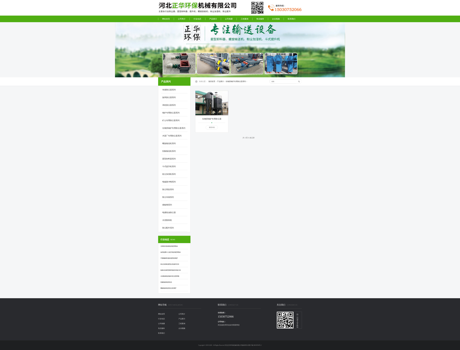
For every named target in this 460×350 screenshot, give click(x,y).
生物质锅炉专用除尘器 (211, 119)
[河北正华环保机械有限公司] (200, 8)
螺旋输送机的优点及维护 (168, 288)
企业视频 (276, 19)
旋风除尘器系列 (169, 97)
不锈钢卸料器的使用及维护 (169, 258)
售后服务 (260, 19)
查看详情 (212, 127)
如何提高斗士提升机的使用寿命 (171, 252)
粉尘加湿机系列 (169, 174)
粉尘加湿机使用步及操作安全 (170, 264)
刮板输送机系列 (169, 151)
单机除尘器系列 (169, 105)
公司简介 (182, 19)
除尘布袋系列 (168, 197)
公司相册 (229, 19)
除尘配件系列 (168, 228)
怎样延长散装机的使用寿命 (169, 246)
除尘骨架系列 (168, 189)
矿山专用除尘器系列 (171, 120)
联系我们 (291, 19)
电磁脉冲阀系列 (169, 182)
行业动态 (197, 19)
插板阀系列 (167, 205)
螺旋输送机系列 (169, 143)
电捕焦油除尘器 (169, 212)
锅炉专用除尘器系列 (171, 113)
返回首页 (211, 81)
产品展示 (213, 19)
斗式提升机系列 (169, 166)
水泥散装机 (167, 220)
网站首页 (166, 19)
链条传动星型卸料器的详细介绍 (171, 270)
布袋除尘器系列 (169, 90)
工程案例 (244, 19)
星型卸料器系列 (169, 159)
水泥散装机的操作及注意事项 (170, 276)
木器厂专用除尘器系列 (171, 136)
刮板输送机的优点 (166, 282)
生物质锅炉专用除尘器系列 (236, 81)
